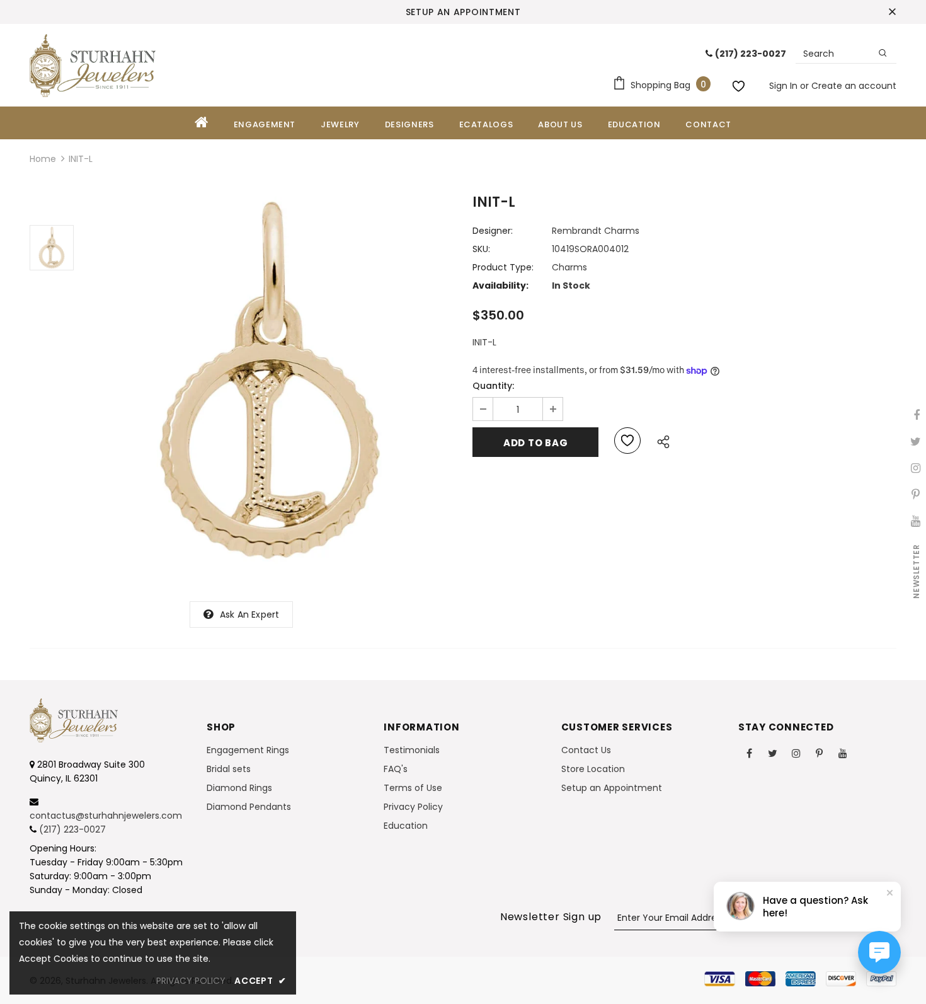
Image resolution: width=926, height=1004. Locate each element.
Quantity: (493, 385)
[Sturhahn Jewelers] (93, 65)
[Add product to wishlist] (627, 440)
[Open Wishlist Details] (740, 84)
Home (43, 159)
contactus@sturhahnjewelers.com (106, 815)
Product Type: (503, 267)
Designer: (492, 230)
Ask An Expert (250, 614)
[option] (270, 380)
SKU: (481, 249)
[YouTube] (843, 752)
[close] (892, 12)
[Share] (660, 440)
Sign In (784, 85)
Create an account (853, 85)
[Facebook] (749, 752)
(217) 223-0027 (72, 829)
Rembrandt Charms (595, 230)
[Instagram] (796, 752)
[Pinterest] (819, 752)
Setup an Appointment (463, 12)
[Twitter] (773, 752)
